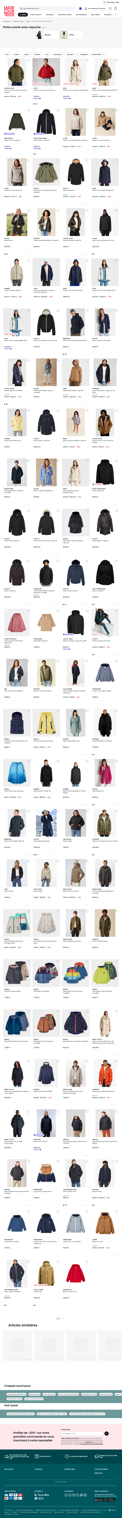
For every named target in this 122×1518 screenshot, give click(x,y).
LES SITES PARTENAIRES (101, 1469)
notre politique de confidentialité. (91, 1444)
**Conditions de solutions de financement (90, 1512)
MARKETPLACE (99, 1473)
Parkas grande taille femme (16, 1394)
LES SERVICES (38, 1469)
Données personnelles (46, 1512)
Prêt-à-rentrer (36, 15)
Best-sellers (95, 15)
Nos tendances (81, 15)
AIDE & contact (9, 1469)
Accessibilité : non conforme (11, 1514)
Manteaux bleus (34, 1394)
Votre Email (65, 1429)
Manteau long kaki (106, 1394)
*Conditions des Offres (71, 1512)
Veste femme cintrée (14, 1399)
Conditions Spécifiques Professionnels (91, 1510)
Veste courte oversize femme (68, 1394)
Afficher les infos (61, 1482)
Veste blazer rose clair (89, 1394)
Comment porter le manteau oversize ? (20, 1414)
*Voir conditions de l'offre (70, 1438)
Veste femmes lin (49, 1394)
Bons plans (50, 15)
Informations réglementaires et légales (69, 1510)
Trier (7, 54)
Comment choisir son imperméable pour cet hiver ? (87, 1414)
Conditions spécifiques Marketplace (24, 1510)
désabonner (89, 1442)
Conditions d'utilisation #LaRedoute (29, 1512)
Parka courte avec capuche (42, 21)
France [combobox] (113, 1510)
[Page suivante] (63, 1319)
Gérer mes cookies (59, 1512)
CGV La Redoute (8, 1510)
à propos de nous (70, 1469)
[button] (115, 8)
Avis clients (14, 1512)
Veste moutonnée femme (34, 1399)
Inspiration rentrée (64, 15)
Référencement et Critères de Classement (46, 1510)
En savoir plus (112, 1496)
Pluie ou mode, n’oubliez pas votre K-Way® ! (51, 1414)
